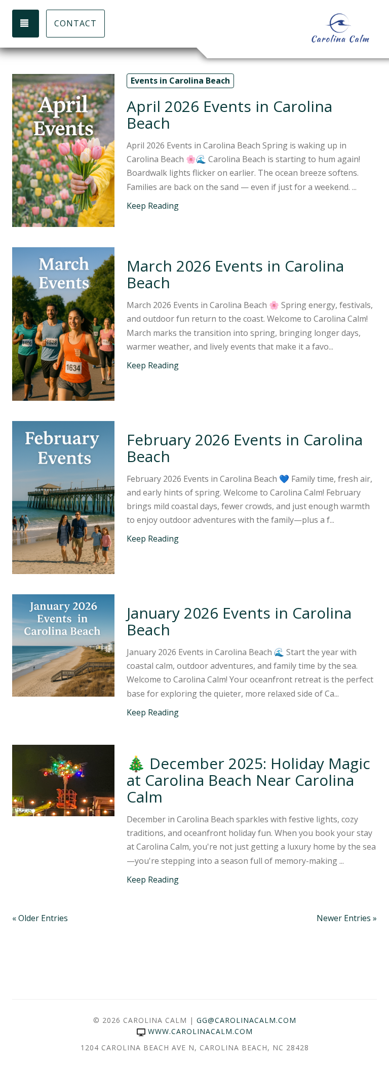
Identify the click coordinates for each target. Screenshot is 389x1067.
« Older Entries (40, 918)
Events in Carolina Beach (180, 80)
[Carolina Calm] (285, 28)
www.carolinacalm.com (200, 1031)
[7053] (63, 323)
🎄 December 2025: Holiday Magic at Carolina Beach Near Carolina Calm (248, 780)
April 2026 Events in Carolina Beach (229, 114)
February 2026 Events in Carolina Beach (245, 448)
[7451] (63, 149)
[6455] (63, 779)
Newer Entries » (347, 918)
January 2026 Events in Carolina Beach (239, 621)
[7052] (63, 496)
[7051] (63, 644)
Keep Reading (153, 205)
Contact (75, 23)
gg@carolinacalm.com (246, 1020)
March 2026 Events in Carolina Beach (235, 274)
